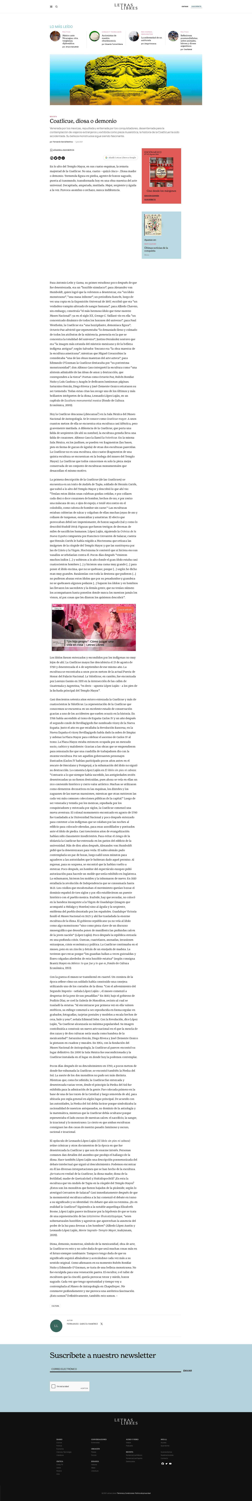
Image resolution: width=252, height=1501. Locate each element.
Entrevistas (95, 1442)
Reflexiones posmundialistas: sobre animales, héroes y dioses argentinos (189, 40)
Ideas (93, 1468)
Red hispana (146, 32)
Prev (145, 176)
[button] (51, 6)
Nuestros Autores (167, 1455)
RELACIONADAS (85, 1340)
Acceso (163, 1442)
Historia (94, 1464)
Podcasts (129, 1446)
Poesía (93, 1452)
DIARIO (59, 1439)
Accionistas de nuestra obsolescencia (109, 38)
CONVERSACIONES (99, 1439)
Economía (60, 1449)
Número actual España (134, 1458)
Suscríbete (150, 199)
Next (178, 176)
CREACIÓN (95, 1449)
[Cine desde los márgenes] (161, 173)
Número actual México (134, 1455)
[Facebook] (51, 158)
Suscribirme (165, 1446)
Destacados (130, 1461)
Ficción (93, 1455)
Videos (128, 1442)
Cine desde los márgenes (161, 190)
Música (59, 1471)
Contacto (164, 1458)
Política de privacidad (143, 1493)
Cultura (55, 1306)
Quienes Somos (166, 1452)
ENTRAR (185, 6)
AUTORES (161, 1340)
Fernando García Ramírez (82, 1324)
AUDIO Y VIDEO (132, 1439)
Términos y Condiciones (125, 1493)
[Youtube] (170, 1463)
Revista (53, 117)
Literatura (60, 1455)
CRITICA (59, 1461)
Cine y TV (59, 1464)
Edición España (151, 195)
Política (66, 32)
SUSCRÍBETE (196, 6)
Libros (58, 1468)
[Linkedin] (59, 158)
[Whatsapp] (63, 158)
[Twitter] (55, 158)
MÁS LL (164, 1439)
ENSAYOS (95, 1461)
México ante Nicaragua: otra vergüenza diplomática (70, 39)
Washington (147, 34)
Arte (58, 1474)
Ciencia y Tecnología (112, 32)
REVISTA (129, 1452)
